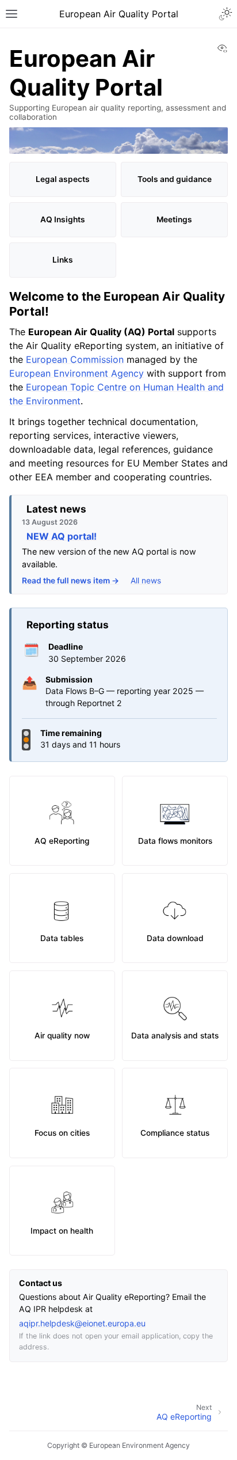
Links (62, 259)
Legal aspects (63, 179)
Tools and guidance (174, 179)
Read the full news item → (70, 580)
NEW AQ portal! (61, 536)
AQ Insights (62, 219)
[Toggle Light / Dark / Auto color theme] (225, 14)
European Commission (75, 359)
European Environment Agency (76, 373)
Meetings (174, 219)
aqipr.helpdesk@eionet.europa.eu (82, 1323)
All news (146, 580)
